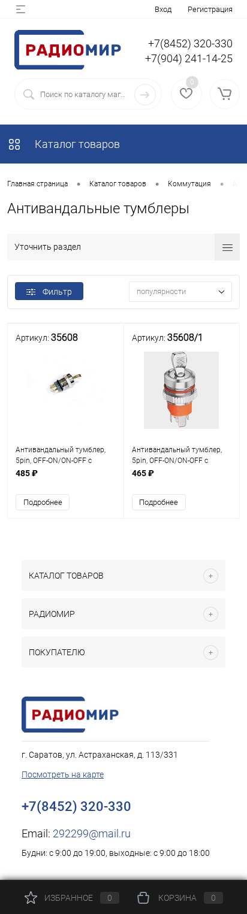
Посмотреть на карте (63, 774)
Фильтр (57, 291)
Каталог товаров (76, 144)
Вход (163, 9)
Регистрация (210, 9)
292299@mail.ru (92, 833)
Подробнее (42, 502)
